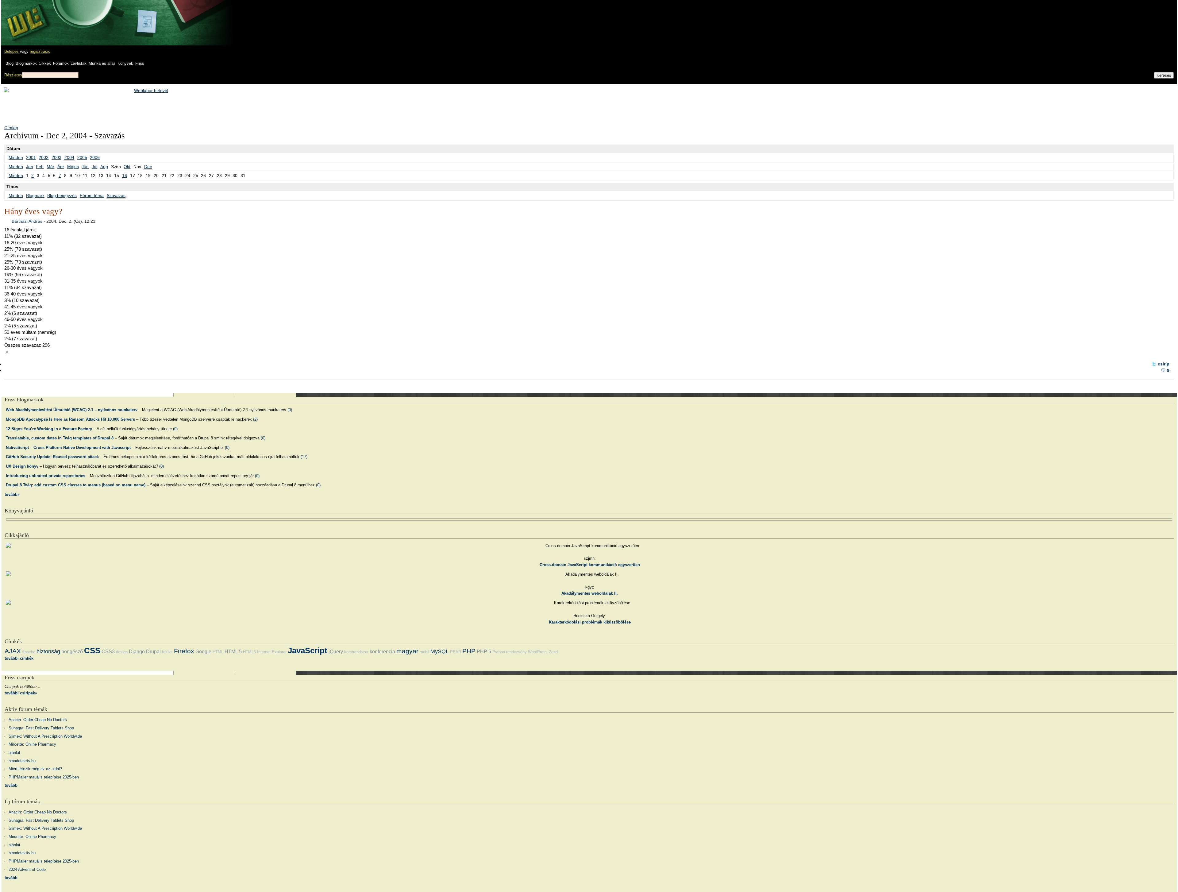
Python (498, 652)
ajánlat (14, 752)
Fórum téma (92, 195)
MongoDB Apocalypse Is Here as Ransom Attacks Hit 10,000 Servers (70, 419)
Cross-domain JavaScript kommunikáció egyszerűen (590, 564)
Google (203, 651)
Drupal (153, 651)
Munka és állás (102, 63)
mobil (424, 652)
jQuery (336, 651)
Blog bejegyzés (62, 195)
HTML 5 (233, 651)
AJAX (13, 651)
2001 (31, 157)
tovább (11, 785)
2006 (95, 157)
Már (50, 166)
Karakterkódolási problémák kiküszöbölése (590, 622)
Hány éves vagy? (33, 211)
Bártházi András (27, 221)
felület (167, 652)
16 (124, 175)
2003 (56, 157)
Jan (29, 166)
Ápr (60, 166)
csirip (1163, 363)
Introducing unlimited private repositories (45, 475)
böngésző (72, 651)
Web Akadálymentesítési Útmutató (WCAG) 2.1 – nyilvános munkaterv (71, 409)
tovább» (12, 494)
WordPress (538, 652)
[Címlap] (24, 17)
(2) (255, 419)
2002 (43, 157)
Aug (104, 166)
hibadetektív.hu (22, 761)
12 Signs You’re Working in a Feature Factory (49, 429)
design (122, 652)
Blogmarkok (26, 63)
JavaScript (307, 650)
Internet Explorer (272, 652)
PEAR (455, 652)
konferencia (382, 651)
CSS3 (108, 651)
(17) (304, 456)
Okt (127, 166)
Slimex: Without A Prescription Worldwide (45, 736)
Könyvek (125, 63)
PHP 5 (484, 651)
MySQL (439, 651)
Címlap (11, 127)
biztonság (48, 651)
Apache (28, 652)
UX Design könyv (22, 466)
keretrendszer (356, 652)
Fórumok (61, 63)
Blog (9, 63)
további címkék (19, 658)
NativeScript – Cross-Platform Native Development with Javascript (68, 447)
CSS (92, 650)
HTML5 (249, 652)
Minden (16, 157)
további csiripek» (21, 693)
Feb (40, 166)
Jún (85, 166)
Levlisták (79, 63)
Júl (94, 166)
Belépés (11, 51)
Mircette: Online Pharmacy (32, 744)
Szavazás (116, 195)
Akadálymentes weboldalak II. (589, 593)
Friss (139, 63)
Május (73, 166)
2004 (69, 157)
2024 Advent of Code (27, 869)
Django (137, 651)
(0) (289, 409)
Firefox (184, 651)
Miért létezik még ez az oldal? (35, 769)
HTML (218, 652)
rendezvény (516, 652)
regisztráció (40, 51)
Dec (148, 166)
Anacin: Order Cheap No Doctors (38, 719)
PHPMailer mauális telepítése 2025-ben (44, 777)
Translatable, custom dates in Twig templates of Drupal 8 (60, 438)
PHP (468, 651)
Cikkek (45, 63)
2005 (82, 157)
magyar (407, 651)
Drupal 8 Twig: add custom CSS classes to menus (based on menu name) (75, 485)
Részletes (13, 75)
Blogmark (35, 195)
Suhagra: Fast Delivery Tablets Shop (41, 728)
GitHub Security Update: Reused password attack (52, 456)
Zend (553, 652)
